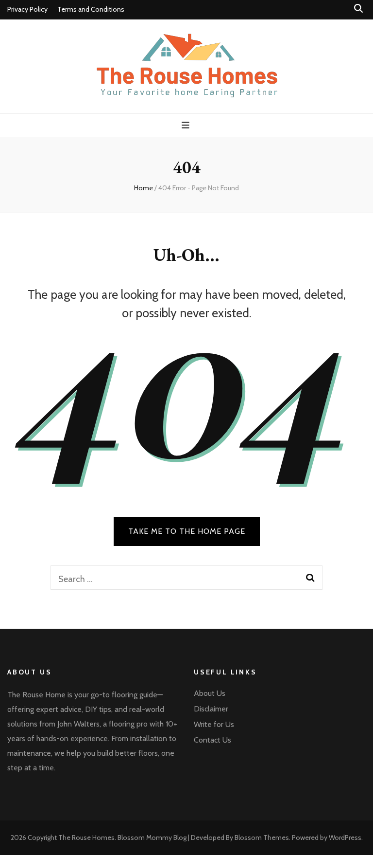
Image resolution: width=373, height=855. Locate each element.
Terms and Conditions (90, 9)
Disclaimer (211, 708)
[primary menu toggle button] (187, 125)
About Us (209, 693)
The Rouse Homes (86, 837)
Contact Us (212, 740)
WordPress (345, 837)
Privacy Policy (27, 9)
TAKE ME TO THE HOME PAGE (186, 531)
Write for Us (214, 724)
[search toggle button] (358, 8)
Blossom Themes (262, 837)
